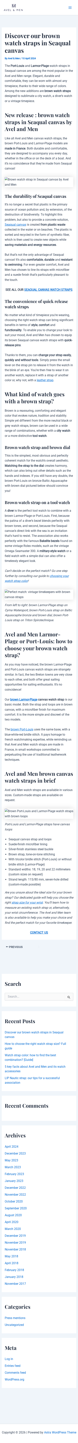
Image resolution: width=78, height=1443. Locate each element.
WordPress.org (14, 1379)
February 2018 (14, 1270)
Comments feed (15, 1372)
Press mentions (15, 1318)
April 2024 (11, 1146)
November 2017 (15, 1284)
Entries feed (12, 1366)
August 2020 (13, 1215)
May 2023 (11, 1160)
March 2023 (13, 1167)
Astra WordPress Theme (60, 1432)
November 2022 (15, 1194)
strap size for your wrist (27, 902)
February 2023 (14, 1174)
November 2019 (15, 1242)
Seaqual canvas (15, 224)
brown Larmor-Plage (23, 699)
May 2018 (11, 1256)
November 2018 (15, 1249)
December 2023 (15, 1153)
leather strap (45, 380)
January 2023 (14, 1181)
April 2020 (11, 1222)
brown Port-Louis (22, 729)
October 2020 (14, 1201)
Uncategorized (14, 1325)
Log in (9, 1359)
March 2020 (13, 1229)
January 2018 (14, 1277)
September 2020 (16, 1208)
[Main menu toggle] (70, 7)
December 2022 (15, 1188)
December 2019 (15, 1236)
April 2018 (11, 1263)
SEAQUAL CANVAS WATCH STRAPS (48, 290)
